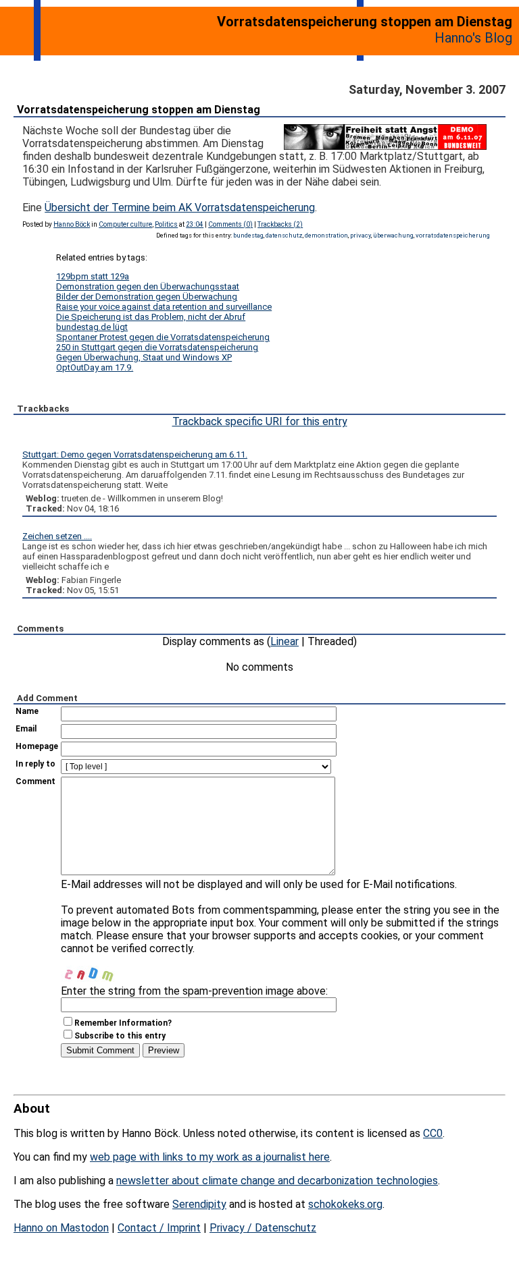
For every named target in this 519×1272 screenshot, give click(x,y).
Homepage (37, 746)
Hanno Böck (71, 224)
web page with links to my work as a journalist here (210, 1157)
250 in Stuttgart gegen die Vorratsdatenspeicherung (157, 347)
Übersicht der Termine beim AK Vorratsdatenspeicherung (180, 207)
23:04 (194, 224)
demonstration (326, 235)
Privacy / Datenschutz (262, 1227)
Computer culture (125, 224)
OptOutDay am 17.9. (94, 367)
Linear (284, 641)
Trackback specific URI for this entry (259, 421)
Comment (35, 781)
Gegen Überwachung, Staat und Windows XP (144, 357)
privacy (360, 235)
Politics (166, 224)
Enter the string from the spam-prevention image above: (194, 991)
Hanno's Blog (473, 38)
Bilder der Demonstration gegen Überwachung (146, 297)
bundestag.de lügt (92, 327)
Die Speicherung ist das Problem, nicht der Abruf (150, 317)
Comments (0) (230, 224)
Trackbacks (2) (280, 224)
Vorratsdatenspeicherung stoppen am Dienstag (138, 109)
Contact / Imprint (159, 1227)
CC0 (433, 1133)
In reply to (35, 764)
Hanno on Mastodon (61, 1227)
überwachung (393, 235)
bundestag (248, 235)
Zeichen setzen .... (57, 536)
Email (26, 729)
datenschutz (284, 235)
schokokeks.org (345, 1204)
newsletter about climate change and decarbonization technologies (277, 1180)
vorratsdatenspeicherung (453, 235)
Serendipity (199, 1204)
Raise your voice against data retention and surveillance (164, 307)
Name (27, 711)
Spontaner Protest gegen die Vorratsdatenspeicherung (163, 337)
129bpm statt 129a (92, 276)
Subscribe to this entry (120, 1036)
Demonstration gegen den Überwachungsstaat (147, 286)
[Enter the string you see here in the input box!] (101, 968)
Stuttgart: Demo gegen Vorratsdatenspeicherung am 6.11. (134, 454)
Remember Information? (123, 1023)
